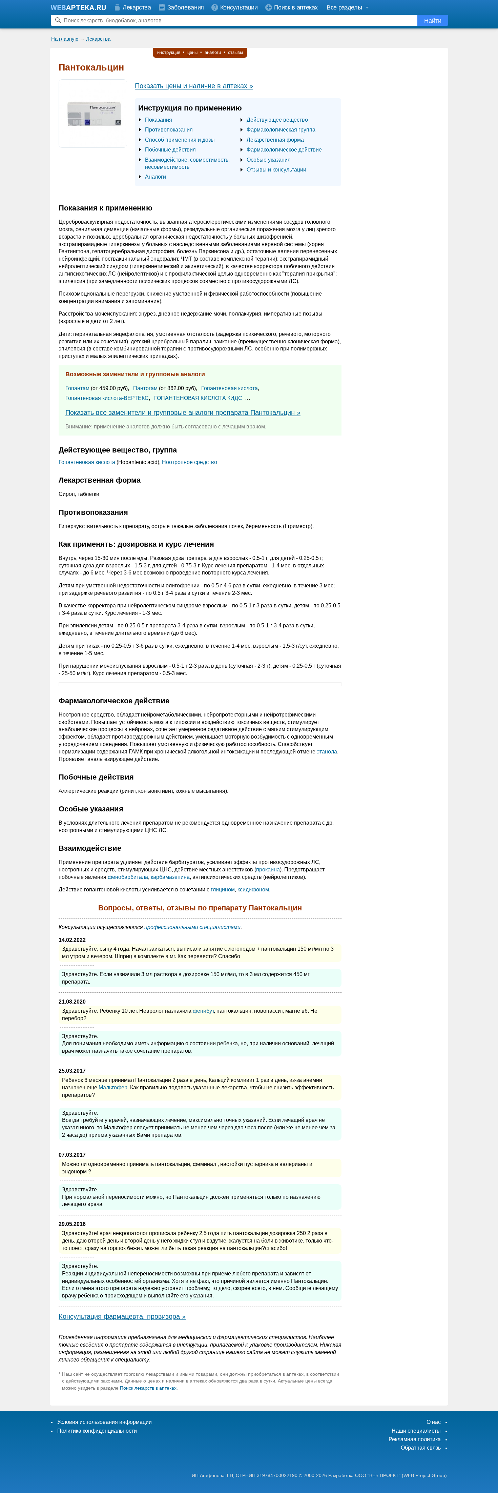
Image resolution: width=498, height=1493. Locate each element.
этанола (327, 751)
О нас (434, 1422)
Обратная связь (421, 1448)
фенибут (203, 1011)
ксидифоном (253, 889)
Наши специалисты (416, 1431)
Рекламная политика (415, 1439)
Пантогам (145, 388)
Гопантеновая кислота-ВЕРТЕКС (107, 398)
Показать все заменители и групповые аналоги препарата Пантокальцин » (182, 412)
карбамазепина (170, 877)
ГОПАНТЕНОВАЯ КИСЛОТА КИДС (198, 398)
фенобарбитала (128, 877)
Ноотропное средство (189, 462)
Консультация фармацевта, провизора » (122, 1316)
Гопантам (77, 388)
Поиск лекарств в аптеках (148, 1388)
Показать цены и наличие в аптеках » (194, 85)
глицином (223, 889)
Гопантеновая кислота (229, 388)
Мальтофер (113, 1087)
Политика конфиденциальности (97, 1431)
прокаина (268, 869)
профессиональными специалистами (192, 927)
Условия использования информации (104, 1422)
